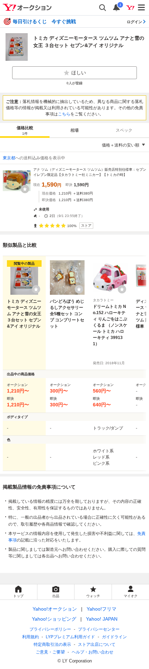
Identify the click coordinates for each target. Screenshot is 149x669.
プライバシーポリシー (50, 629)
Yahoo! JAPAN (101, 619)
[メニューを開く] (141, 7)
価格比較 (25, 130)
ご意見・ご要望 (50, 652)
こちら (64, 114)
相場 (74, 130)
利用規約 (30, 636)
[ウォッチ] (25, 189)
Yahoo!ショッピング (54, 619)
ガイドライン (114, 636)
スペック (124, 130)
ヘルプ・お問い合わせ (92, 652)
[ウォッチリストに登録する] (36, 289)
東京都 (9, 158)
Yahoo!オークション (55, 609)
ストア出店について (96, 644)
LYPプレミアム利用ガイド (70, 636)
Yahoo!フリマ (101, 609)
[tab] (25, 130)
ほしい (78, 72)
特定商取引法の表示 (52, 644)
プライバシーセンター (99, 629)
